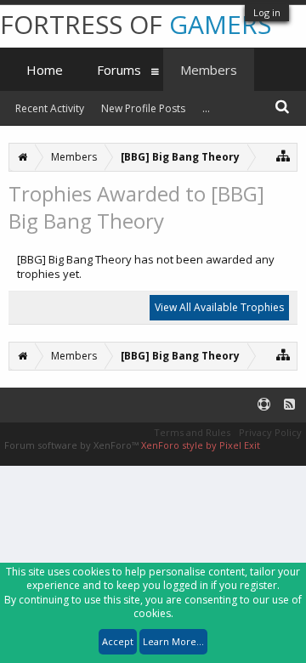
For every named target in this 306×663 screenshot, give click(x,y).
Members (208, 69)
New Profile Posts (143, 108)
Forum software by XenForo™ (72, 445)
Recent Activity (49, 108)
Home (44, 69)
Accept (117, 641)
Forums (119, 69)
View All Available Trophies (219, 307)
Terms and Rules (192, 432)
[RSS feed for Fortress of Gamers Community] (289, 405)
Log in (266, 12)
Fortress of (135, 24)
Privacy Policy (270, 432)
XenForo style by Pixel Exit (200, 445)
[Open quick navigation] (283, 155)
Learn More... (173, 641)
